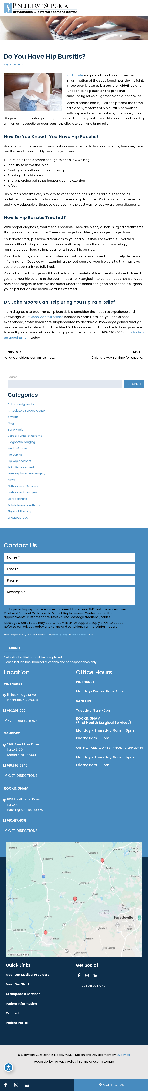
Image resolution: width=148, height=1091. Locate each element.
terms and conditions (67, 626)
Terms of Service (80, 634)
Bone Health (16, 429)
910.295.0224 (17, 710)
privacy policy (33, 626)
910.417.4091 (16, 820)
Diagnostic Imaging (21, 442)
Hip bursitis (74, 75)
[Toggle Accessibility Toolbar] (8, 1067)
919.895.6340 (17, 765)
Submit (15, 648)
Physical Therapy (19, 511)
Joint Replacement (21, 467)
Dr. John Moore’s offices (44, 317)
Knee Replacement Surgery (26, 473)
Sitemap (107, 1061)
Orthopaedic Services (23, 486)
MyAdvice (123, 1055)
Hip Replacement (19, 461)
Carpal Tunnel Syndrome (25, 436)
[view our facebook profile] (79, 975)
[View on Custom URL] (74, 899)
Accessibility (43, 1061)
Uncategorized (18, 518)
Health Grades (18, 448)
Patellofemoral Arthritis (24, 505)
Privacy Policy (60, 634)
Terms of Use (89, 1061)
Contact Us (113, 1085)
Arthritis (13, 417)
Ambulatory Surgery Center (27, 411)
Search (13, 377)
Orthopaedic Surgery (22, 492)
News (11, 480)
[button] (21, 721)
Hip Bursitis (15, 455)
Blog (11, 423)
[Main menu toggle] (139, 8)
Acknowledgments (21, 404)
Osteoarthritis (17, 499)
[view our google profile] (95, 975)
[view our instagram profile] (87, 975)
